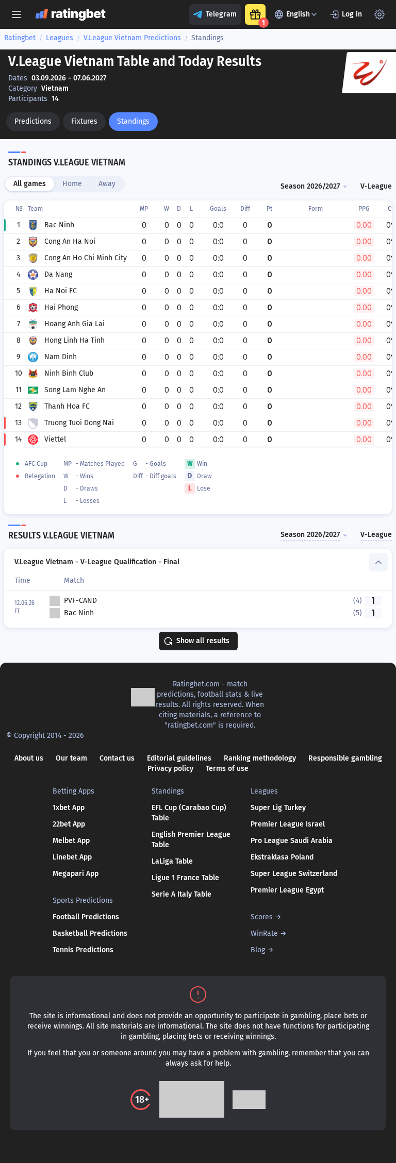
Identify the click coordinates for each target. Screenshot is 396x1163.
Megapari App (75, 873)
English (298, 14)
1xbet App (69, 807)
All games (29, 183)
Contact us (117, 758)
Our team (71, 758)
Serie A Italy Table (181, 894)
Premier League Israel (288, 824)
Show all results (202, 640)
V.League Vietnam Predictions (132, 37)
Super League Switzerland (294, 873)
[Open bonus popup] (255, 14)
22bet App (69, 824)
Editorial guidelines (179, 758)
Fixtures (84, 121)
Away (107, 183)
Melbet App (71, 840)
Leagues (59, 37)
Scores (262, 917)
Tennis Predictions (83, 950)
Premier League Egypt (287, 890)
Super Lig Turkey (278, 807)
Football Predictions (86, 917)
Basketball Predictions (90, 933)
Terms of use (227, 768)
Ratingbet (20, 37)
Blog (258, 950)
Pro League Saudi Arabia (292, 840)
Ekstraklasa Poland (282, 857)
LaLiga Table (172, 861)
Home (72, 183)
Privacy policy (170, 768)
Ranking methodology (260, 758)
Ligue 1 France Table (185, 877)
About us (28, 758)
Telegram (221, 14)
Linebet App (72, 857)
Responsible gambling (345, 758)
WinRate (264, 933)
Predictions (33, 121)
